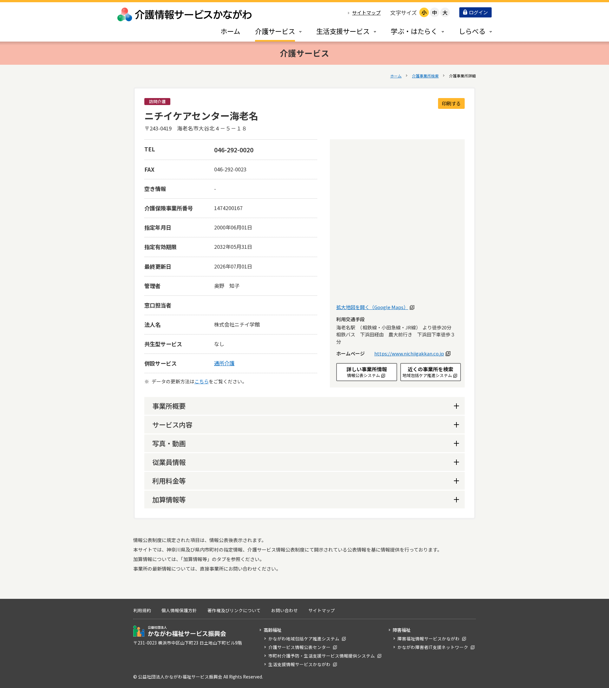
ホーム (396, 75)
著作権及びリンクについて (234, 610)
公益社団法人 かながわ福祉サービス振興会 (179, 631)
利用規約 (142, 610)
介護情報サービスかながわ (184, 14)
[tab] (271, 31)
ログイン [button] (478, 12)
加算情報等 (169, 499)
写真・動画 (169, 443)
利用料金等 (169, 481)
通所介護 (224, 363)
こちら (201, 381)
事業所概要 (169, 406)
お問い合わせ (284, 610)
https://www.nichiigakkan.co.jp (411, 353)
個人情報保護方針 (179, 610)
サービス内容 (172, 424)
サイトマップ (366, 12)
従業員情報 (169, 462)
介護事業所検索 (425, 75)
